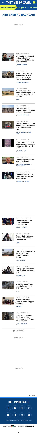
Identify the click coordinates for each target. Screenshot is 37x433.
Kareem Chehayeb (22, 64)
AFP (18, 99)
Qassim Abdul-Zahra (23, 115)
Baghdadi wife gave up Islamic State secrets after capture (24, 238)
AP (25, 151)
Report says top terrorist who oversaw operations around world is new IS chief (25, 145)
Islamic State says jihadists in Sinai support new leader (25, 301)
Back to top (32, 395)
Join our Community (7, 8)
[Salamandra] (29, 426)
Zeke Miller (26, 164)
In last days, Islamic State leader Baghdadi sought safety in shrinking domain (25, 254)
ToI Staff (19, 151)
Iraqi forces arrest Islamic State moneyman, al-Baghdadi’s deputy (25, 110)
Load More (20, 331)
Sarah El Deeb (21, 260)
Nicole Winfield (21, 132)
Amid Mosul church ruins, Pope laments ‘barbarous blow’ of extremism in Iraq (25, 126)
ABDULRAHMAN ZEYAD (22, 82)
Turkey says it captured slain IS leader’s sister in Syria (25, 271)
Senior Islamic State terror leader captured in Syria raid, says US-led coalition (25, 93)
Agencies (19, 181)
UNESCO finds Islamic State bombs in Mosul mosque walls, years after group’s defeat (24, 76)
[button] (34, 2)
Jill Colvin (20, 164)
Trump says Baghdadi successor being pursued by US (24, 222)
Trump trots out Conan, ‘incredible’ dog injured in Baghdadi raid (25, 176)
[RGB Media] (14, 426)
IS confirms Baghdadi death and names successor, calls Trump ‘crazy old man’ (25, 318)
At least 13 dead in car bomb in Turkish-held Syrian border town (24, 286)
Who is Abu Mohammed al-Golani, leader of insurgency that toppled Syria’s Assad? (25, 59)
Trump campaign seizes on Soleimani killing (25, 160)
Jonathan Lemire (20, 165)
